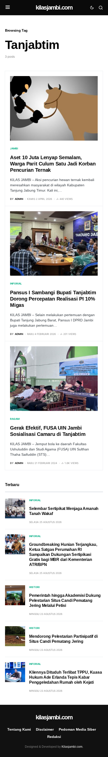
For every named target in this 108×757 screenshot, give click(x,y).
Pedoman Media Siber (77, 729)
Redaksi (54, 737)
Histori (34, 587)
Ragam (15, 418)
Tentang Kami (19, 729)
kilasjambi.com (54, 7)
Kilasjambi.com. (72, 746)
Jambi (14, 148)
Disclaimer (45, 729)
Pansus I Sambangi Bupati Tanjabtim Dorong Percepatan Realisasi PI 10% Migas (53, 299)
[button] (7, 8)
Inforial (16, 283)
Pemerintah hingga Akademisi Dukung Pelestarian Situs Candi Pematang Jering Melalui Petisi (65, 600)
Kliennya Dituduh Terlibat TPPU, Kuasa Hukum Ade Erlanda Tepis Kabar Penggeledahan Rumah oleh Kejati (65, 677)
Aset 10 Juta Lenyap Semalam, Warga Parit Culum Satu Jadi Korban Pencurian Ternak (53, 164)
